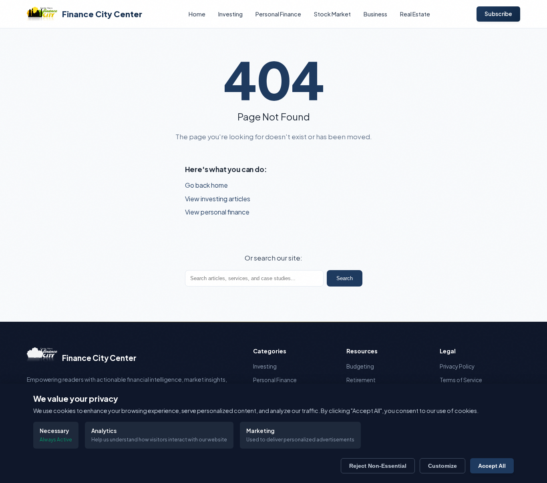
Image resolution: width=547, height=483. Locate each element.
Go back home (206, 185)
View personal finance (217, 212)
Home (197, 14)
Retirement (361, 380)
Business (375, 14)
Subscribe (498, 13)
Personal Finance (278, 14)
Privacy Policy (457, 366)
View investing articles (217, 198)
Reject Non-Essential (377, 466)
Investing (230, 14)
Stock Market (332, 14)
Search (344, 278)
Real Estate (415, 14)
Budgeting (360, 366)
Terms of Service (461, 380)
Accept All (492, 466)
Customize (442, 466)
